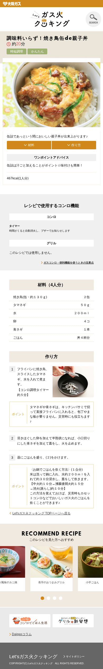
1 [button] (42, 598)
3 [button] (54, 598)
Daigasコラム (22, 634)
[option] (51, 568)
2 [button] (48, 598)
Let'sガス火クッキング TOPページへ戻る (41, 513)
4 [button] (60, 598)
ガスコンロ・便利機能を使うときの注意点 (69, 262)
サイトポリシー (75, 656)
